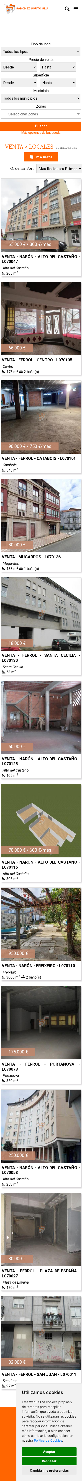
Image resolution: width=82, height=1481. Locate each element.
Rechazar (49, 1461)
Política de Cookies (48, 1440)
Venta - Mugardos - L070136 (31, 556)
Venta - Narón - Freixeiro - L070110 (38, 965)
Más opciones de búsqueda (41, 132)
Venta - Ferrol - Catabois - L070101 (39, 458)
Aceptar (49, 1452)
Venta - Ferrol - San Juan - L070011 (39, 1374)
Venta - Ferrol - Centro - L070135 (37, 359)
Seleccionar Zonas (23, 114)
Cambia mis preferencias (49, 1470)
